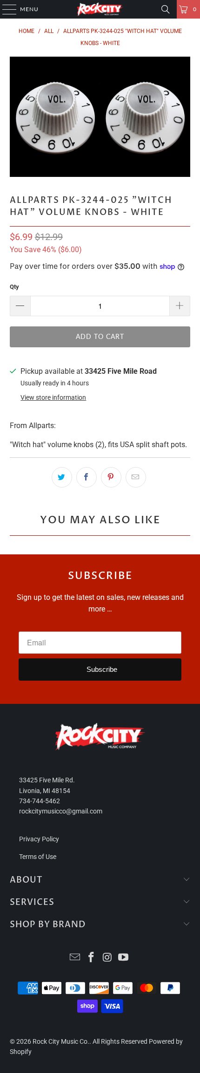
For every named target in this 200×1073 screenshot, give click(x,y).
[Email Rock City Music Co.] (75, 958)
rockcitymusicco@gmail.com (60, 811)
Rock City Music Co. (61, 1041)
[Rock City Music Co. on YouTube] (124, 958)
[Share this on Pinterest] (111, 477)
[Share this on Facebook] (86, 477)
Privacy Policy (39, 839)
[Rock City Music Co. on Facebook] (92, 958)
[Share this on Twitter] (62, 477)
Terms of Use (37, 856)
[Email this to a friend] (136, 477)
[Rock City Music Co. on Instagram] (108, 958)
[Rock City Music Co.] (100, 9)
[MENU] (5, 9)
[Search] (165, 9)
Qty (14, 286)
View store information (53, 397)
